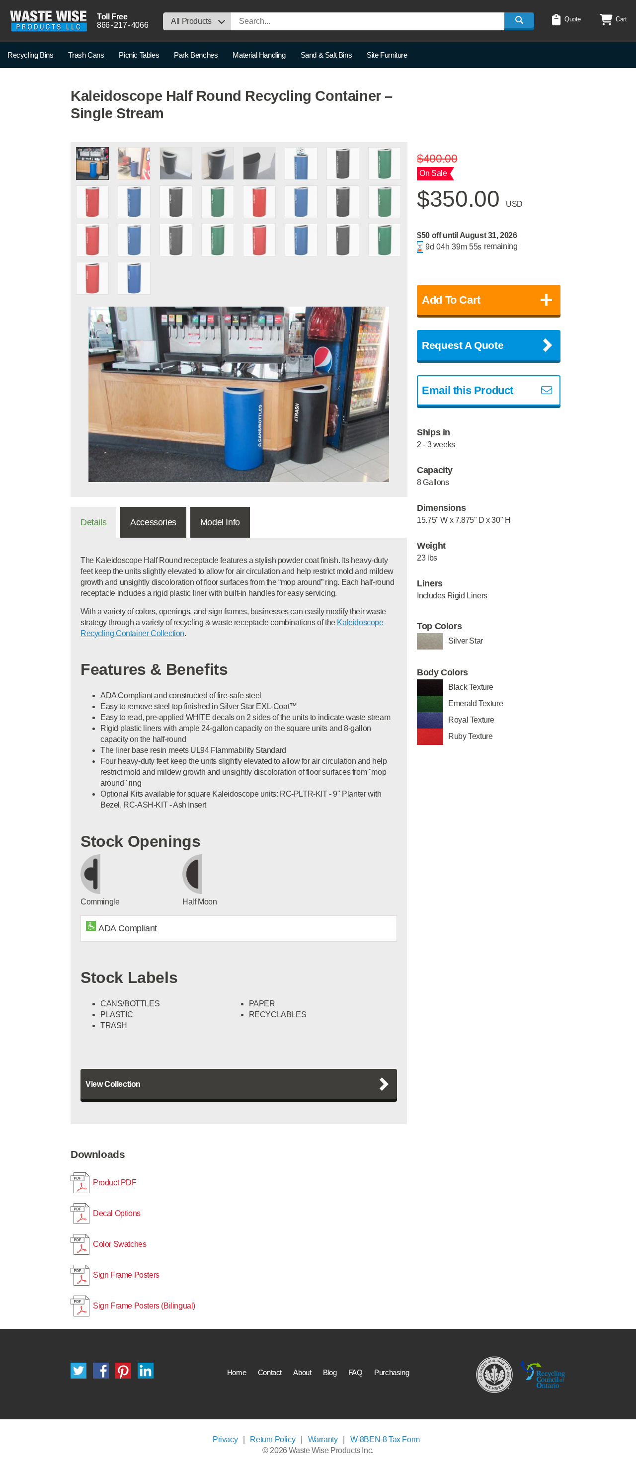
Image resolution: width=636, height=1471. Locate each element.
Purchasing (391, 1372)
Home (236, 1372)
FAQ (355, 1372)
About (302, 1372)
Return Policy (272, 1439)
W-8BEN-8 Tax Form (385, 1439)
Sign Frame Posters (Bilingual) (144, 1306)
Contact (270, 1372)
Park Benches (196, 55)
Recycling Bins (30, 55)
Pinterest (123, 1371)
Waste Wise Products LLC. (48, 21)
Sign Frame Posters (126, 1275)
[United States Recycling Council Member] (495, 1374)
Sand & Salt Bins (326, 55)
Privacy (225, 1439)
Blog (329, 1372)
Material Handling (259, 55)
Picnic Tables (139, 55)
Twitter (78, 1371)
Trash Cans (86, 55)
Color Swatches (119, 1244)
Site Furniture (387, 55)
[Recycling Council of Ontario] (542, 1374)
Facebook (101, 1371)
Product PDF (115, 1182)
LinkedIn (146, 1371)
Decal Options (117, 1213)
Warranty (323, 1439)
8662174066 (122, 25)
